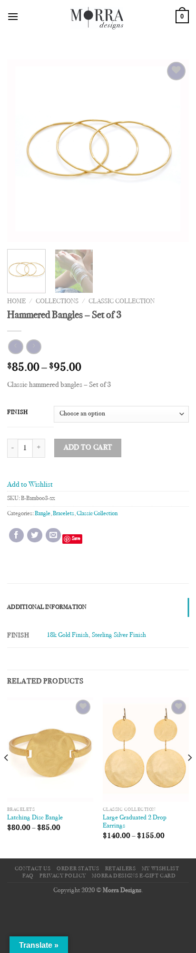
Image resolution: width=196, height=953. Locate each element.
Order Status (78, 869)
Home (16, 301)
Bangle (42, 514)
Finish (17, 412)
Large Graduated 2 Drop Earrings (135, 822)
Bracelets (63, 514)
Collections (57, 301)
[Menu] (13, 16)
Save (76, 538)
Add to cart (88, 448)
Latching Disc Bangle (35, 818)
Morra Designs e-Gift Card (134, 876)
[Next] (173, 151)
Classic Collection (121, 301)
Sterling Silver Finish (119, 635)
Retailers (120, 869)
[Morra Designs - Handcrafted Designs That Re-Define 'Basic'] (97, 16)
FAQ (28, 876)
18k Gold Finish (67, 635)
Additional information (47, 607)
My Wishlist (160, 869)
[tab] (98, 607)
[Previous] (22, 151)
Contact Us (33, 869)
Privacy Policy (62, 876)
